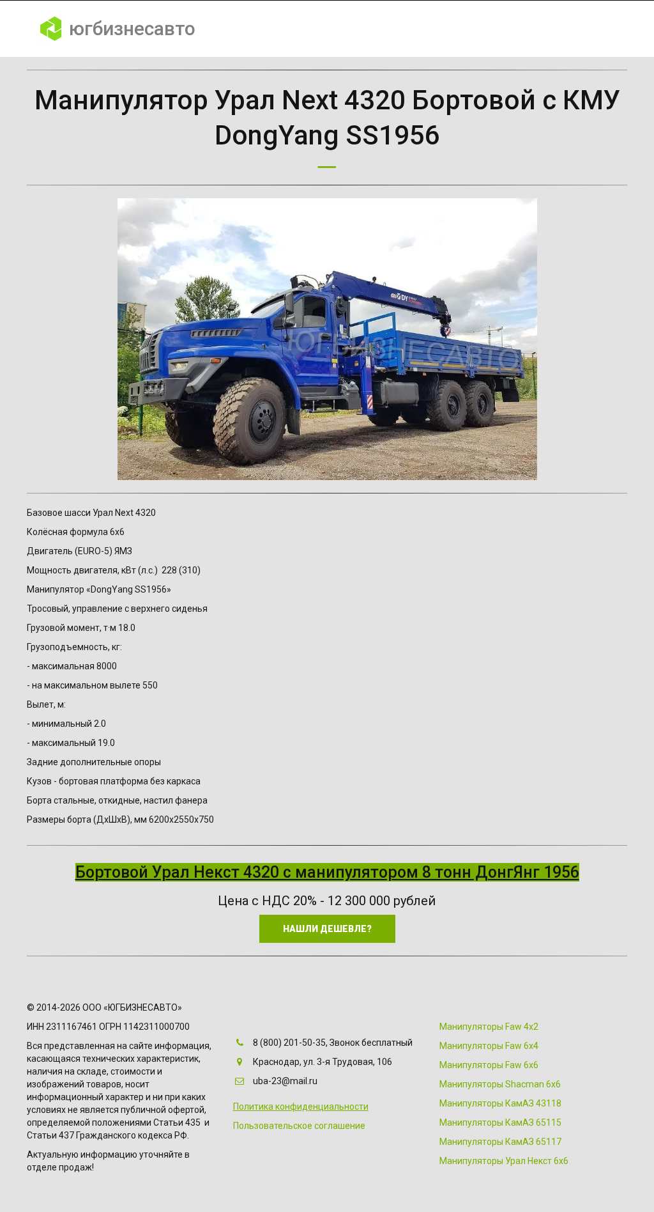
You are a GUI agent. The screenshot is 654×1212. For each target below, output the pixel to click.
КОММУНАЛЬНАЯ (202, 29)
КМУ (362, 29)
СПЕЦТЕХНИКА (297, 29)
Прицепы (554, 29)
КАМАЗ (452, 29)
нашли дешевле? (327, 929)
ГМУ (404, 29)
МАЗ (500, 29)
